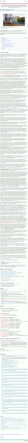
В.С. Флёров (19, 222)
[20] (18, 324)
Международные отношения (4, 434)
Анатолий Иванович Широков (5, 346)
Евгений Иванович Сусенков (5, 342)
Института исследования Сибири (7, 96)
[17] (20, 320)
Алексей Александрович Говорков (5, 326)
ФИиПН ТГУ (2, 435)
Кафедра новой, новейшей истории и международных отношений (10, 273)
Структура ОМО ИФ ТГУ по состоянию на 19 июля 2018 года (9, 367)
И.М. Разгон (12, 284)
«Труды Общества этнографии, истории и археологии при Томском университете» (12, 291)
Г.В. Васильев (13, 156)
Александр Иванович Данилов (5, 319)
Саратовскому (17, 115)
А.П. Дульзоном (6, 207)
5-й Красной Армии (21, 99)
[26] (15, 333)
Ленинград (7, 166)
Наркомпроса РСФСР (25, 171)
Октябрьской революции (13, 130)
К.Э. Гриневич (23, 206)
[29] (13, 335)
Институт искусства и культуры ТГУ (14, 240)
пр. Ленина (21, 184)
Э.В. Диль (16, 63)
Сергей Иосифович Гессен (4, 310)
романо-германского (11, 56)
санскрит (23, 92)
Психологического (22, 240)
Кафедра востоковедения (4, 280)
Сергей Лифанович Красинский (5, 341)
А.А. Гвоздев (14, 64)
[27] (14, 334)
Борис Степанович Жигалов (5, 332)
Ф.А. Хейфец (15, 200)
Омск (20, 244)
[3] (20, 273)
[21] (19, 325)
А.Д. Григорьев (2, 73)
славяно (20, 55)
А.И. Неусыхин (5, 195)
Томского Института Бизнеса (16, 341)
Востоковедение (11, 434)
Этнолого (14, 109)
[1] (11, 270)
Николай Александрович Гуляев (5, 323)
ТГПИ (20, 210)
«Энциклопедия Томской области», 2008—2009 (11, 365)
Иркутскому (25, 115)
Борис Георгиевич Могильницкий (5, 327)
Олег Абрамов (3, 28)
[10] (9, 266)
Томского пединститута (8, 208)
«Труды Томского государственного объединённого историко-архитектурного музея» (12, 299)
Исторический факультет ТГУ (7, 364)
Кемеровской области (9, 244)
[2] (26, 79)
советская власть (13, 100)
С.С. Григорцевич (15, 222)
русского (23, 55)
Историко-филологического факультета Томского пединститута (9, 220)
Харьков (15, 166)
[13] (11, 277)
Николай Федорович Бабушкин (5, 320)
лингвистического (18, 109)
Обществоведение (21, 434)
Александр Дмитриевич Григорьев (6, 309)
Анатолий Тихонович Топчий (5, 333)
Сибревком (10, 111)
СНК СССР (9, 142)
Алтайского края (14, 244)
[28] (20, 334)
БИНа (5, 185)
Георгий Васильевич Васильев (5, 314)
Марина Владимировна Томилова (5, 343)
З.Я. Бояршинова (16, 284)
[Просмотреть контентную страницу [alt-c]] (0, 11)
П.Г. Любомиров (2, 64)
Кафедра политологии (4, 276)
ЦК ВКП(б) (12, 142)
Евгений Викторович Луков (5, 335)
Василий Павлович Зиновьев (5, 334)
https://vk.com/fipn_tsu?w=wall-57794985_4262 (7, 366)
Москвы (5, 166)
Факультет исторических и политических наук (19, 33)
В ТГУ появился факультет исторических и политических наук (10, 360)
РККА (1, 188)
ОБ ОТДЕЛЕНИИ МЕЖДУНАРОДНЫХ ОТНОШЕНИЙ (8, 363)
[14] (14, 309)
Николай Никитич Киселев (4, 324)
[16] (19, 318)
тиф (5, 83)
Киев (13, 166)
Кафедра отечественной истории (5, 270)
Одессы (11, 166)
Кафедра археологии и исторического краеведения (8, 274)
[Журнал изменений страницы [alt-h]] (25, 11)
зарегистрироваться (7, 5)
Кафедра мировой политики (5, 279)
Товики (4, 1)
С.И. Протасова (22, 65)
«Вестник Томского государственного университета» (8, 302)
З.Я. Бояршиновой (2, 157)
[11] (12, 268)
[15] (17, 310)
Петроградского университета (9, 62)
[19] (20, 323)
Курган (22, 244)
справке (19, 7)
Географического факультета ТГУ (18, 131)
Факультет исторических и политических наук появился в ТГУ (10, 362)
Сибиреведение (16, 434)
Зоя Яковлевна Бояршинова (5, 315)
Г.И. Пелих (22, 222)
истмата (19, 235)
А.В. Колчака (10, 106)
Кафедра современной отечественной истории (7, 271)
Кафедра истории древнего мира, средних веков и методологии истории (11, 272)
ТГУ (26, 30)
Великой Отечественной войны (18, 155)
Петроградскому (21, 115)
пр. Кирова (20, 185)
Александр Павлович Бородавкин (5, 325)
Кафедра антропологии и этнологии (6, 275)
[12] (24, 276)
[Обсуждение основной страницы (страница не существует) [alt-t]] (2, 11)
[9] (6, 263)
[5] (16, 274)
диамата (16, 235)
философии (22, 230)
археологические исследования (13, 206)
